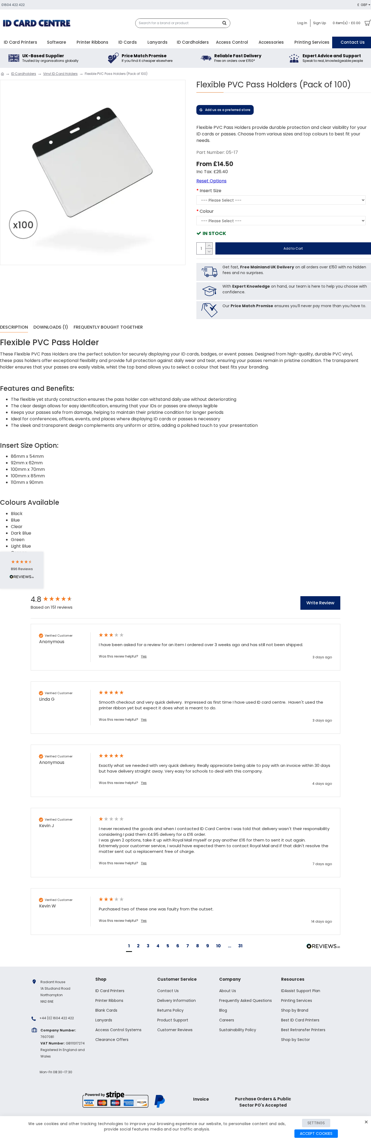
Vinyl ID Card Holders (60, 73)
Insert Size (210, 191)
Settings (316, 1123)
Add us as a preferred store (227, 109)
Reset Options (211, 181)
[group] (59, 599)
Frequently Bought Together (108, 327)
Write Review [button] (320, 603)
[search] (226, 23)
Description (14, 327)
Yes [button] (144, 656)
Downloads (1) (50, 327)
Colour (207, 211)
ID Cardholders (23, 73)
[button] (129, 947)
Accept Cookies (316, 1133)
